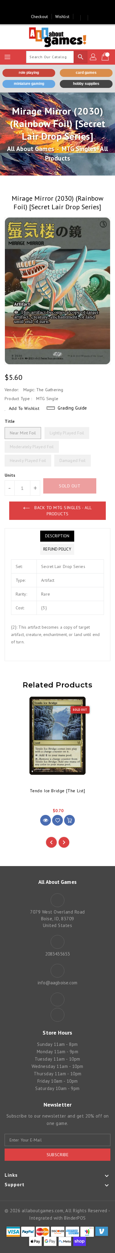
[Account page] (93, 57)
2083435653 (57, 954)
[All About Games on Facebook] (51, 7)
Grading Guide (72, 408)
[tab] (57, 536)
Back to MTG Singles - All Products (62, 511)
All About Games (30, 149)
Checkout (39, 16)
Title (10, 421)
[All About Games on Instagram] (63, 7)
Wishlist (62, 16)
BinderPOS (75, 1218)
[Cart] (106, 57)
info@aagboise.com (58, 983)
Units (10, 475)
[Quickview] (45, 820)
